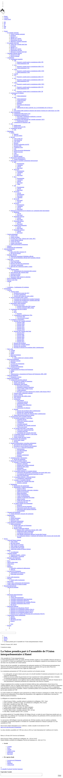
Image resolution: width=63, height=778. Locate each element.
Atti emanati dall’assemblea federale (23, 444)
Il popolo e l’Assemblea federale (22, 462)
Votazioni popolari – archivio (18, 555)
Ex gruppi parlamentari (20, 294)
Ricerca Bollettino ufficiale (14, 278)
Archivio (9, 290)
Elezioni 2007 (20, 338)
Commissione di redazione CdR (22, 122)
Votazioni (9, 250)
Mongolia (13, 618)
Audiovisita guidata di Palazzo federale (20, 549)
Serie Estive (10, 581)
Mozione (19, 453)
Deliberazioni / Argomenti (17, 556)
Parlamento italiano (19, 221)
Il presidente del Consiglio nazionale (26, 425)
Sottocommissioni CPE (23, 63)
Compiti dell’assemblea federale (18, 380)
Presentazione (20, 163)
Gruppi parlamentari (12, 234)
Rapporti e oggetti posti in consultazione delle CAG (30, 66)
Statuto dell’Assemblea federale (18, 460)
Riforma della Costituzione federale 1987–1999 (29, 530)
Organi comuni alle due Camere (22, 437)
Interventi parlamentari (23, 475)
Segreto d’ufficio (21, 488)
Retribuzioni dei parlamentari (14, 247)
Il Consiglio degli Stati (13, 43)
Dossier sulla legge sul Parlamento (23, 525)
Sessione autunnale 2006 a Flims (25, 307)
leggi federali (20, 400)
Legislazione (17, 399)
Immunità (19, 505)
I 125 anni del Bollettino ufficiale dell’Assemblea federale (25, 257)
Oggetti (12, 352)
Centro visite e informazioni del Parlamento (18, 583)
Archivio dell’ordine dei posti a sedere (23, 296)
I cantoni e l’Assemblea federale (22, 480)
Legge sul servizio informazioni (22, 150)
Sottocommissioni (21, 96)
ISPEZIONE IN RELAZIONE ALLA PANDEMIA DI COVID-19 (34, 107)
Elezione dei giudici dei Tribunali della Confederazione (31, 413)
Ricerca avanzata (14, 56)
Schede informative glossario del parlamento (21, 513)
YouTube (14, 769)
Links (18, 106)
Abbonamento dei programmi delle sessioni (25, 271)
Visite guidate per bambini (17, 546)
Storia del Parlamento (12, 375)
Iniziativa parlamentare (23, 455)
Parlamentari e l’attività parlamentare (23, 487)
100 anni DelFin (18, 135)
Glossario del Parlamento (13, 512)
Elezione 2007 (21, 325)
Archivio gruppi (14, 291)
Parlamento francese (19, 216)
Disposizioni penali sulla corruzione (26, 508)
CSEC (15, 82)
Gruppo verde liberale (16, 243)
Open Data (13, 356)
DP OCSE (16, 199)
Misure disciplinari (22, 493)
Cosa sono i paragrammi (16, 265)
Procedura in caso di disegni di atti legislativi (25, 446)
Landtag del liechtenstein (20, 225)
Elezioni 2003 (20, 337)
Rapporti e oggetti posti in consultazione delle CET (30, 79)
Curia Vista (10, 259)
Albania (12, 616)
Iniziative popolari (21, 469)
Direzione (13, 362)
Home (5, 637)
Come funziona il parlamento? (15, 522)
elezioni (9, 281)
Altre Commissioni (15, 112)
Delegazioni (10, 131)
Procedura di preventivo (23, 385)
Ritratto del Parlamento (13, 378)
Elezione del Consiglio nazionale (22, 321)
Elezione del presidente (20, 343)
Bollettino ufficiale (12, 254)
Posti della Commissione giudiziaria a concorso (29, 116)
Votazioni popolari (12, 553)
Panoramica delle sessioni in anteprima (20, 277)
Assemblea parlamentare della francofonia (21, 599)
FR (5, 23)
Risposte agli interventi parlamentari (19, 263)
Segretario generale (15, 360)
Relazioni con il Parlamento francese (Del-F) (22, 611)
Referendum (20, 468)
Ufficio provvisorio (22, 427)
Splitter (12, 371)
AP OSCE (16, 203)
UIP (15, 185)
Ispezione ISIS (17, 146)
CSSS (15, 69)
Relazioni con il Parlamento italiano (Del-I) (21, 612)
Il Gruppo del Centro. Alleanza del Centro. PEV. (23, 238)
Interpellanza (20, 452)
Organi (6, 31)
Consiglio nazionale (22, 424)
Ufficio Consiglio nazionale (17, 34)
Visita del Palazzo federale (14, 540)
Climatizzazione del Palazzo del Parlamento (21, 369)
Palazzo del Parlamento (13, 368)
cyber (15, 153)
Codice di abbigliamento (23, 496)
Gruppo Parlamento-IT (20, 159)
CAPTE (16, 74)
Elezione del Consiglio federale (25, 412)
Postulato (19, 456)
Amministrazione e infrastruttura (18, 458)
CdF (15, 94)
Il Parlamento (7, 288)
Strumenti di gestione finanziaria (25, 387)
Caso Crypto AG (18, 138)
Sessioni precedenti (15, 274)
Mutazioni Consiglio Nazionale (18, 41)
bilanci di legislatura (15, 355)
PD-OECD (13, 605)
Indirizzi (9, 246)
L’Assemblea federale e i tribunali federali (24, 477)
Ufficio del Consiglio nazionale (25, 421)
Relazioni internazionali (10, 586)
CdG (15, 97)
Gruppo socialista (15, 237)
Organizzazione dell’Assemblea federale (20, 416)
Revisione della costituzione (24, 405)
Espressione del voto (22, 502)
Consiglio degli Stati (22, 431)
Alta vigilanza (17, 397)
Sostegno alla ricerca (15, 559)
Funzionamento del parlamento (18, 438)
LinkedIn (4, 769)
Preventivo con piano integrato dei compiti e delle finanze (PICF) (34, 391)
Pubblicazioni (17, 125)
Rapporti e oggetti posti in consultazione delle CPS (30, 87)
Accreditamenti (14, 552)
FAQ (11, 624)
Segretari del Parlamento (16, 366)
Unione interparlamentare (17, 597)
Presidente (13, 35)
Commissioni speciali (15, 128)
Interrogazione (21, 449)
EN (5, 28)
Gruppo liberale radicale (16, 240)
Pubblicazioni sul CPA (20, 127)
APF (15, 162)
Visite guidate (14, 541)
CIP (15, 90)
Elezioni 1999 (20, 335)
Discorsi (9, 578)
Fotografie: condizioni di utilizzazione (20, 568)
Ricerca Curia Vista (12, 280)
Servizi (6, 538)
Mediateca (10, 566)
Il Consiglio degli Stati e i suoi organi (23, 428)
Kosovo (12, 621)
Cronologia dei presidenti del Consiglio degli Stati (27, 300)
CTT (15, 75)
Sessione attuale (14, 269)
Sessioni (9, 268)
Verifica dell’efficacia (19, 382)
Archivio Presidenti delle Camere (19, 297)
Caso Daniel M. (18, 140)
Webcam (12, 569)
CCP (15, 310)
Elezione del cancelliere (20, 346)
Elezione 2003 (21, 324)
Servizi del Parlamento (13, 359)
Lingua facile (7, 19)
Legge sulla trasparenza (13, 577)
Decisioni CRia (21, 316)
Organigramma (14, 365)
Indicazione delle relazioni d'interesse (26, 509)
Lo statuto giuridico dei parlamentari (23, 503)
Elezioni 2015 (20, 341)
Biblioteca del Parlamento (14, 558)
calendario (19, 197)
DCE (15, 177)
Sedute (12, 353)
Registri (9, 625)
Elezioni (16, 409)
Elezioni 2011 (20, 340)
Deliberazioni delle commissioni (25, 531)
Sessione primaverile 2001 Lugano (26, 306)
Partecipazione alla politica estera (22, 396)
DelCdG (12, 137)
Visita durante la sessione (16, 544)
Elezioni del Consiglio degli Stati (25, 481)
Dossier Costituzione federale (21, 528)
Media (8, 550)
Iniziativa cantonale (22, 483)
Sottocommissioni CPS (23, 88)
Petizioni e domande (22, 463)
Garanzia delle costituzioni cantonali (23, 393)
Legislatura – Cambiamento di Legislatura (18, 287)
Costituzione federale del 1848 (25, 533)
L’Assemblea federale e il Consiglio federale (25, 471)
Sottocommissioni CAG (23, 68)
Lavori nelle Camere (19, 440)
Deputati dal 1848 (15, 54)
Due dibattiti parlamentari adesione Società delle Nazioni (31, 534)
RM (5, 26)
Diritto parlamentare (15, 524)
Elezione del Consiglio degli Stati (22, 331)
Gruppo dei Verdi (15, 241)
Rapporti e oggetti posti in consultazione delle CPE (30, 62)
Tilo (11, 372)
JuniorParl (9, 763)
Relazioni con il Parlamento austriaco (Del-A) (22, 609)
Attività (19, 166)
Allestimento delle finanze (20, 384)
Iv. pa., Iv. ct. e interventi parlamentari (23, 447)
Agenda (9, 749)
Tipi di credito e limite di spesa (25, 388)
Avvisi (9, 565)
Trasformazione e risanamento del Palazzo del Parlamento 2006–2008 (28, 374)
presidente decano (21, 419)
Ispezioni (16, 154)
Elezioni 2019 (20, 332)
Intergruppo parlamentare (17, 521)
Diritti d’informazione (22, 494)
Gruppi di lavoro (21, 100)
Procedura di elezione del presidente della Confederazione (29, 347)
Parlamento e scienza (15, 377)
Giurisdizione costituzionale (24, 478)
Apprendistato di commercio (17, 572)
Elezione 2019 (21, 330)
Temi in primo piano (12, 562)
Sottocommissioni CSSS (23, 72)
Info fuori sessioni (15, 543)
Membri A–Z (13, 37)
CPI (15, 109)
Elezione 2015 (21, 328)
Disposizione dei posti (16, 40)
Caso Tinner (17, 141)
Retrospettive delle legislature (18, 303)
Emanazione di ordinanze (23, 407)
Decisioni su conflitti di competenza (23, 381)
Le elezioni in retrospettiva (17, 319)
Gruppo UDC (14, 235)
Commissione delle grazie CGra (22, 113)
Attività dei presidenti (12, 587)
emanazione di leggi (22, 403)
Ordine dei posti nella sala (23, 500)
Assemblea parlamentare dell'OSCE (19, 600)
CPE (15, 60)
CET (15, 78)
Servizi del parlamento (19, 459)
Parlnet (6, 16)
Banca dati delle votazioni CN (18, 252)
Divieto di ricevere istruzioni (24, 506)
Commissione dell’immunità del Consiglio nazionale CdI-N (29, 119)
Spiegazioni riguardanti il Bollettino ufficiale (21, 256)
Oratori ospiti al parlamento (17, 580)
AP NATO (16, 191)
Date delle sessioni (15, 275)
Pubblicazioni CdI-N (22, 121)
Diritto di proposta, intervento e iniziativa (27, 490)
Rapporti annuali (18, 156)
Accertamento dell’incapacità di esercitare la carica (30, 474)
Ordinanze (19, 406)
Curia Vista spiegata (15, 262)
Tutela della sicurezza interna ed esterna (24, 415)
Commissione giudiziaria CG (21, 115)
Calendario (20, 165)
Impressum (10, 752)
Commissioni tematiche (16, 59)
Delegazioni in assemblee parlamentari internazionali (24, 160)
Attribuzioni (20, 101)
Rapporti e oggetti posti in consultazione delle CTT (30, 76)
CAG (15, 65)
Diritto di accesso (18, 152)
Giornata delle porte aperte (17, 547)
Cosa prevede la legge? (23, 318)
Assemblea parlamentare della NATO (20, 603)
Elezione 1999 (21, 322)
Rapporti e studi (14, 519)
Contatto (6, 18)
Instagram (20, 769)
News (8, 560)
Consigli (12, 350)
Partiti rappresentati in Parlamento (19, 244)
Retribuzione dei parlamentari (21, 485)
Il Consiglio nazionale (13, 32)
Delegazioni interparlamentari (14, 594)
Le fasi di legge (18, 527)
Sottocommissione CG (23, 118)
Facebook (9, 769)
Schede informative (15, 518)
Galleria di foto (11, 751)
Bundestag (16, 212)
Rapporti (19, 103)
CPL (15, 129)
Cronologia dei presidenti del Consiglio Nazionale (27, 299)
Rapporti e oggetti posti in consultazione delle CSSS (30, 71)
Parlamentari (13, 484)
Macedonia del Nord (15, 619)
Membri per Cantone (15, 38)
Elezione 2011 (20, 327)
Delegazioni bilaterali (12, 606)
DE (5, 22)
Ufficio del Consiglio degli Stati (18, 44)
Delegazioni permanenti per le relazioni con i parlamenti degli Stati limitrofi (29, 210)
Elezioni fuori (20, 334)
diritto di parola (21, 499)
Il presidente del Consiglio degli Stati (26, 433)
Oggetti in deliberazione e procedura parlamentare (23, 443)
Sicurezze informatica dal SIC (21, 144)
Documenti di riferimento (23, 104)
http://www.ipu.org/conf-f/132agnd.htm (11, 727)
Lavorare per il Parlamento (17, 363)
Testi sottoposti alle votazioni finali (19, 272)
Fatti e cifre (10, 349)
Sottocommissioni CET (23, 81)
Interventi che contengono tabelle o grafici (21, 266)
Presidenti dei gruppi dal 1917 (21, 293)
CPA (11, 124)
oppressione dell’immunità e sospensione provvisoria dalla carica (33, 472)
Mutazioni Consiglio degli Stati (18, 51)
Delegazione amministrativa (17, 157)
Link (15, 149)
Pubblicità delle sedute (23, 466)
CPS (15, 85)
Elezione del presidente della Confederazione (28, 410)
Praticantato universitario (16, 574)
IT (4, 25)
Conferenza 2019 (18, 147)
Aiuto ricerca (10, 563)
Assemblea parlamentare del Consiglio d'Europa (22, 602)
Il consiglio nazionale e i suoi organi (23, 418)
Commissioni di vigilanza (17, 93)
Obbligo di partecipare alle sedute (25, 497)
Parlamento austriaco (19, 229)
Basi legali (19, 168)
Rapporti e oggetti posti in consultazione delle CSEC (30, 84)
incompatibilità (21, 510)
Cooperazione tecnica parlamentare (16, 615)
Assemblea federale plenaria (14, 53)
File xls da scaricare (15, 253)
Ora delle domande (22, 450)
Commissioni (10, 57)
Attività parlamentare (9, 249)
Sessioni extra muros (19, 305)
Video (18, 184)
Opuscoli (12, 516)
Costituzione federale (22, 402)
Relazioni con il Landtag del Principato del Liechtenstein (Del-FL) (27, 613)
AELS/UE (16, 169)
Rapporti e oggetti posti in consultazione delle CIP (30, 91)
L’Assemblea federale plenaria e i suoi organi (25, 434)
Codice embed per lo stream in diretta (23, 357)
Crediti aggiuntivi (21, 390)
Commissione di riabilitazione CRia (23, 315)
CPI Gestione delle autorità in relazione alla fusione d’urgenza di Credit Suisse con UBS (36, 110)
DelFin (12, 132)
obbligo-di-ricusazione (23, 491)
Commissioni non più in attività (18, 309)
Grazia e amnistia (18, 394)
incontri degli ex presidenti (20, 302)
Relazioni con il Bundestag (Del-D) (19, 608)
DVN (15, 312)
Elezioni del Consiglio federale (22, 344)
